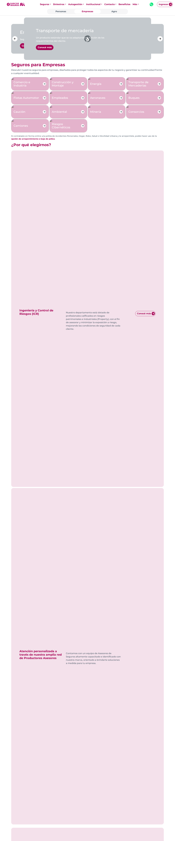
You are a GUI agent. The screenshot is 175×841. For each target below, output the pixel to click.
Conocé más (144, 313)
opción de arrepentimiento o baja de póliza (33, 139)
